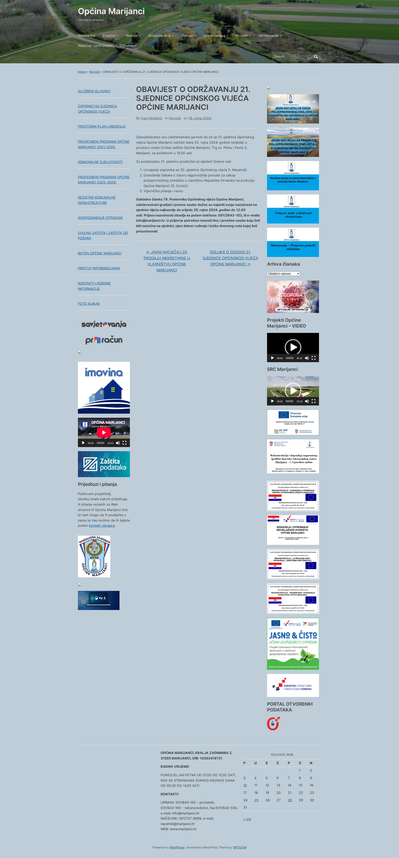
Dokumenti (128, 45)
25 (256, 800)
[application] (104, 432)
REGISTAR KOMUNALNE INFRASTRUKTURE (97, 200)
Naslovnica (86, 35)
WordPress (177, 847)
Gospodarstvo (159, 35)
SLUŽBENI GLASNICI (94, 91)
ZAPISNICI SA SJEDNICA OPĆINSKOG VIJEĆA (97, 109)
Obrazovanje (268, 35)
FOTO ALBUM (89, 304)
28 (290, 800)
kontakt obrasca (102, 525)
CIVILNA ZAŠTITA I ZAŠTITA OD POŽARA (103, 235)
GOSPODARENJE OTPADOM (100, 218)
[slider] (289, 358)
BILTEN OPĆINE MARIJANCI (100, 253)
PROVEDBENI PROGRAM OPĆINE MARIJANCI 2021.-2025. (104, 144)
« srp (247, 819)
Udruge (187, 35)
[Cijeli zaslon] (124, 443)
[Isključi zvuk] (118, 443)
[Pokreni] (83, 443)
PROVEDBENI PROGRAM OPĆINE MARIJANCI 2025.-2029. (104, 180)
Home (82, 71)
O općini (109, 35)
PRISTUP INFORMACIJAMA (99, 268)
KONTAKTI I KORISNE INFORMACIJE (94, 286)
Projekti (242, 35)
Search (316, 56)
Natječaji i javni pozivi (95, 45)
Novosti (94, 71)
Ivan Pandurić (151, 118)
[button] (293, 347)
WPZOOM (239, 847)
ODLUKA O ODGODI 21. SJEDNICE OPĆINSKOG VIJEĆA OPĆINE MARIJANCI (230, 258)
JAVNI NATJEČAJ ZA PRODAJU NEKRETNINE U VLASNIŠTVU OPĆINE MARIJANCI (167, 261)
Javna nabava (214, 35)
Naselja (132, 35)
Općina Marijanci (111, 11)
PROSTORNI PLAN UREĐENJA (102, 126)
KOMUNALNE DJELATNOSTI (100, 162)
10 (245, 785)
